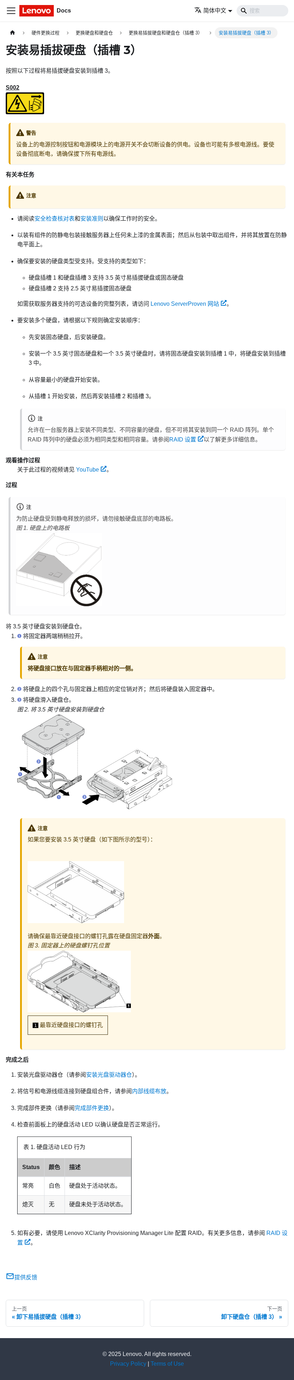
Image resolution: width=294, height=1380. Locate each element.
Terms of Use (167, 1364)
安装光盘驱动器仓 (109, 1075)
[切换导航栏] (11, 10)
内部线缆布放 (149, 1091)
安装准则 (91, 219)
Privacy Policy (128, 1364)
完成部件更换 (92, 1108)
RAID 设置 (182, 439)
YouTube (87, 470)
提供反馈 (25, 1277)
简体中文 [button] (214, 11)
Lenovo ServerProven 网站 (185, 304)
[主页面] (12, 32)
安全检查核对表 (54, 219)
